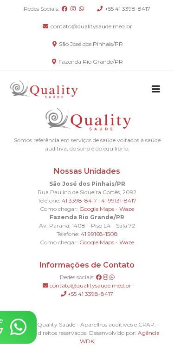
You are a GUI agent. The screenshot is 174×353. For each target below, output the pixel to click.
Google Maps (96, 208)
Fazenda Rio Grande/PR (90, 61)
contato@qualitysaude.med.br (90, 26)
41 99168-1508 (99, 233)
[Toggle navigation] (156, 89)
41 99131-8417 (118, 200)
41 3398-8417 (79, 200)
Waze (126, 208)
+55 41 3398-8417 (126, 8)
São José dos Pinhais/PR (90, 43)
